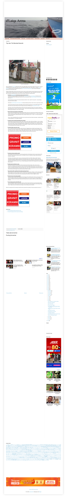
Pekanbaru (19, 455)
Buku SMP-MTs (12, 447)
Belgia (17, 446)
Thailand (38, 459)
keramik (14, 86)
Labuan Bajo (35, 451)
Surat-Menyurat (12, 459)
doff (11, 97)
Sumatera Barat (48, 458)
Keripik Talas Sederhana (51, 302)
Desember (49, 290)
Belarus (15, 446)
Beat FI (9, 446)
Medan (43, 452)
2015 (48, 288)
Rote (49, 456)
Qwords (37, 456)
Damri (48, 447)
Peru (53, 455)
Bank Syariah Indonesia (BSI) (50, 445)
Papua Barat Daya (52, 454)
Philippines (55, 455)
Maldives (28, 452)
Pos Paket (14, 456)
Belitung (19, 446)
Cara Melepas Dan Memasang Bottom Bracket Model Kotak (55, 255)
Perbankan (46, 455)
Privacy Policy (36, 489)
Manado (36, 452)
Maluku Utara (33, 452)
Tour (56, 113)
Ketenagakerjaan (12, 451)
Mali (29, 452)
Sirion (47, 457)
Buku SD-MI (47, 446)
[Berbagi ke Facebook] (21, 228)
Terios (36, 459)
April (48, 300)
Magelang (18, 452)
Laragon (43, 451)
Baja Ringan (26, 445)
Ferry (54, 113)
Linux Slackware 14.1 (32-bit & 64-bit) (53, 301)
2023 (48, 278)
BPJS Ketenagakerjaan (35, 446)
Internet (15, 449)
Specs (14, 458)
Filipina (21, 448)
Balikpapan (31, 445)
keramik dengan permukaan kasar (17, 102)
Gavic (35, 448)
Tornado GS (48, 459)
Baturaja (7, 446)
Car (52, 113)
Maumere (41, 452)
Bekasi (11, 446)
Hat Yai (52, 448)
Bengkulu (21, 446)
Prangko (19, 456)
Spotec (18, 458)
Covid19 (44, 447)
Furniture (29, 448)
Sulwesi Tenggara (44, 458)
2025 (48, 276)
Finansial (23, 448)
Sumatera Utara (57, 458)
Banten (55, 445)
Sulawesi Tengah (32, 458)
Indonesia (59, 448)
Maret (49, 316)
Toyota (51, 459)
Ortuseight (10, 454)
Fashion (17, 448)
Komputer (21, 451)
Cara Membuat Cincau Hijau (52, 311)
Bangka (36, 445)
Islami (23, 449)
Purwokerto (31, 456)
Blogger (40, 491)
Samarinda (14, 457)
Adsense (12, 444)
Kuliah (28, 451)
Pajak (25, 454)
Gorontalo (45, 448)
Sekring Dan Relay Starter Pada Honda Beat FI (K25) (55, 248)
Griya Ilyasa (43, 38)
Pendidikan (28, 455)
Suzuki (16, 459)
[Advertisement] (33, 9)
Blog (25, 446)
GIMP (36, 448)
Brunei (40, 446)
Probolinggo (23, 456)
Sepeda (37, 457)
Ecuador (60, 447)
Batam (60, 445)
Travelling (56, 459)
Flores (27, 448)
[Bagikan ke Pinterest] (22, 228)
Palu (40, 454)
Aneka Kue (41, 444)
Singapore (45, 457)
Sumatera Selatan (52, 458)
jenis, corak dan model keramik (27, 88)
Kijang (16, 451)
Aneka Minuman (46, 444)
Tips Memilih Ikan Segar (51, 310)
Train (50, 113)
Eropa (13, 448)
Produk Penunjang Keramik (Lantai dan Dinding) (15, 211)
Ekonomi (7, 448)
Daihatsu (46, 447)
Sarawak (18, 457)
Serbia (38, 457)
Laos (41, 451)
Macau (14, 452)
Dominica (51, 447)
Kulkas (33, 451)
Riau (48, 456)
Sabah (59, 456)
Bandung (33, 445)
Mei (48, 299)
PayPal (16, 455)
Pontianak (11, 456)
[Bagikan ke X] (20, 228)
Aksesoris (18, 444)
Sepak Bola (31, 457)
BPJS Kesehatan (30, 446)
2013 (48, 320)
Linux (60, 451)
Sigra (43, 457)
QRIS (35, 456)
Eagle (55, 447)
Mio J (58, 452)
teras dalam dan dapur (36, 105)
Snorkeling (58, 457)
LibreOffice (54, 451)
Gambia (33, 448)
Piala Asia (58, 455)
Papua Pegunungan (57, 454)
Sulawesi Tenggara (36, 458)
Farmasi (15, 448)
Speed (16, 458)
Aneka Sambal (50, 444)
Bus (47, 113)
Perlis (49, 455)
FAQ (32, 489)
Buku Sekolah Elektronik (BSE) (15, 38)
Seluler (25, 457)
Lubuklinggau (11, 452)
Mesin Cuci (49, 452)
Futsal (31, 448)
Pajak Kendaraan (28, 454)
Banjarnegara (44, 445)
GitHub (39, 448)
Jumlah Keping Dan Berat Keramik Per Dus (14, 210)
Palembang (36, 454)
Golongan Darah (42, 448)
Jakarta (26, 449)
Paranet (12, 455)
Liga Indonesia (57, 451)
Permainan (51, 455)
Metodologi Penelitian (54, 452)
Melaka (45, 452)
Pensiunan (42, 455)
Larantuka (46, 451)
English (10, 448)
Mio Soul (60, 452)
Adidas (8, 444)
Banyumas (58, 445)
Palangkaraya (32, 454)
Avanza (16, 445)
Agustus (49, 295)
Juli (48, 296)
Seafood (20, 457)
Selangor (23, 457)
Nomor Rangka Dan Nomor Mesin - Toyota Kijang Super (56, 261)
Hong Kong (56, 448)
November (49, 291)
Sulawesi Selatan (28, 458)
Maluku (31, 452)
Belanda (13, 446)
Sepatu (34, 457)
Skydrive (49, 457)
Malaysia (25, 452)
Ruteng (53, 456)
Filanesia (19, 448)
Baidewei (23, 445)
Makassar (23, 452)
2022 (48, 279)
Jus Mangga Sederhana (51, 312)
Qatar (34, 456)
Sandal (16, 457)
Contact (30, 489)
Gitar (38, 448)
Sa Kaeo (57, 456)
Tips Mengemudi (42, 459)
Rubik (51, 456)
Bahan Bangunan (19, 445)
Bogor (27, 446)
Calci (19, 447)
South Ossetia (12, 458)
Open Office (7, 454)
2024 (48, 277)
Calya (21, 447)
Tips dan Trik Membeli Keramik (52, 315)
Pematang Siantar (22, 455)
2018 (48, 284)
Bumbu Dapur (16, 447)
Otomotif (14, 454)
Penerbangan (39, 455)
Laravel (48, 451)
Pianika (9, 456)
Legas (52, 451)
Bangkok (38, 445)
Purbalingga (25, 456)
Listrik (7, 452)
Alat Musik (23, 444)
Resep (45, 456)
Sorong (9, 458)
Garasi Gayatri (37, 38)
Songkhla (7, 458)
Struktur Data (20, 458)
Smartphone (55, 457)
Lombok (9, 452)
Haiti (51, 448)
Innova (11, 449)
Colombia (41, 447)
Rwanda (55, 456)
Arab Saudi (54, 444)
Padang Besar (20, 454)
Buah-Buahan (43, 446)
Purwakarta (28, 456)
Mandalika (38, 452)
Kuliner (30, 451)
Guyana (49, 448)
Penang (26, 455)
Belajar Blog (7, 38)
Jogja (48, 449)
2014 (48, 289)
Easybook (57, 447)
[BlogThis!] (19, 228)
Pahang (23, 454)
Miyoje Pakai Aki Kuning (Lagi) (51, 157)
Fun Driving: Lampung (29, 38)
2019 (48, 283)
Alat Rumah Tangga (28, 444)
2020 (48, 282)
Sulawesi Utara (40, 458)
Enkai (11, 448)
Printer (20, 456)
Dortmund (53, 447)
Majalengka (20, 452)
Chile (33, 447)
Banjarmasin (41, 445)
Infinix (7, 449)
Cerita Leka (23, 38)
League (50, 451)
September (49, 294)
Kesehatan (8, 451)
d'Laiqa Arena (15, 20)
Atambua (14, 445)
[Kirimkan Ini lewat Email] (18, 228)
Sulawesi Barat (24, 458)
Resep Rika (48, 38)
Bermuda (24, 446)
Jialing (46, 449)
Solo (60, 457)
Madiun (16, 452)
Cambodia (23, 447)
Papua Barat (48, 454)
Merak (47, 452)
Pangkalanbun (43, 454)
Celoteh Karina (27, 447)
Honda (54, 448)
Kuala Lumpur (25, 451)
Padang (17, 454)
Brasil (38, 446)
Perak (44, 455)
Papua (46, 454)
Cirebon (39, 447)
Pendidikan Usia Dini (33, 455)
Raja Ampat (40, 456)
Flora (26, 448)
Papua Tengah (9, 455)
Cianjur (35, 447)
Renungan (43, 456)
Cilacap (37, 447)
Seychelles (41, 457)
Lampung (39, 451)
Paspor (14, 455)
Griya (47, 448)
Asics (12, 445)
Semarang (27, 457)
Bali (28, 445)
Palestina (39, 454)
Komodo (18, 451)
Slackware (52, 457)
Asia (10, 445)
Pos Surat (16, 456)
